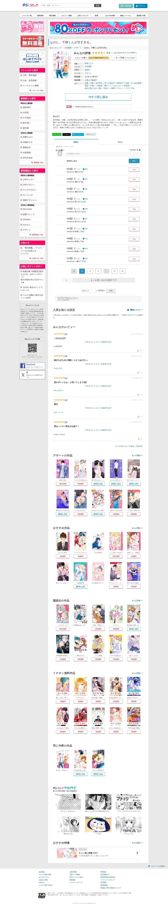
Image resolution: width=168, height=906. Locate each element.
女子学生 (99, 83)
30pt (134, 189)
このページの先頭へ (158, 866)
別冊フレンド (29, 214)
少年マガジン (29, 185)
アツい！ (120, 88)
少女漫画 (68, 48)
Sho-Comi (27, 209)
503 (86, 169)
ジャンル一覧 (27, 15)
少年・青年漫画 (30, 75)
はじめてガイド (44, 877)
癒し (100, 88)
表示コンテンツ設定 (76, 877)
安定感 (126, 86)
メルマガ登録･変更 (45, 874)
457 (86, 219)
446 (86, 229)
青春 (92, 83)
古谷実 (26, 112)
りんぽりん (59, 390)
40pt (134, 199)
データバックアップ (76, 882)
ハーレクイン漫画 (31, 86)
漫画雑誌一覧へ (38, 235)
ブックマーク (77, 134)
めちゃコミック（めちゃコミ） (79, 903)
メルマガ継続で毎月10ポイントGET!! (32, 296)
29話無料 (80, 484)
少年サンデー (29, 179)
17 (114, 271)
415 (86, 248)
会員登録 (42, 872)
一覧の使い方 (134, 150)
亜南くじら (89, 63)
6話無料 (134, 586)
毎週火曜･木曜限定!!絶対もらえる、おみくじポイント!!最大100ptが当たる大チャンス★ (32, 276)
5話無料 (80, 732)
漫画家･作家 (141, 15)
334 (86, 258)
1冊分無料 (116, 556)
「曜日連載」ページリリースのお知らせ (32, 251)
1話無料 (80, 556)
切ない (106, 88)
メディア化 (130, 88)
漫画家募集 (104, 885)
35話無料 (80, 659)
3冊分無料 (62, 484)
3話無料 (134, 556)
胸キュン (107, 86)
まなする (59, 368)
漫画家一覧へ (39, 162)
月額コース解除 (74, 874)
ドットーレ (59, 412)
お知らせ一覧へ (38, 258)
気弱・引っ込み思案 (133, 83)
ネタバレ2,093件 (129, 53)
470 (86, 179)
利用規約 (103, 872)
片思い (92, 86)
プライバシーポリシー (107, 880)
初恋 (86, 86)
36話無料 (116, 514)
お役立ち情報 (43, 880)
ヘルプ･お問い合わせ (46, 885)
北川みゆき (28, 158)
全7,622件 (118, 53)
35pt (134, 169)
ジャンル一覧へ (38, 90)
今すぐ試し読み (98, 96)
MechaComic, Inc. (91, 903)
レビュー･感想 (66, 15)
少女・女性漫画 (30, 80)
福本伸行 (27, 107)
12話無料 (80, 514)
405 (86, 199)
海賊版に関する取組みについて (110, 888)
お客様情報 (73, 872)
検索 (97, 5)
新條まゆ (27, 147)
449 (86, 209)
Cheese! (26, 219)
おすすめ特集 (110, 15)
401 (86, 239)
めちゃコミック (56, 48)
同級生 (99, 86)
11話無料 (63, 659)
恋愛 (86, 83)
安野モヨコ (28, 137)
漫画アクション (30, 200)
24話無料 (98, 629)
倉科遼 (26, 128)
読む (134, 161)
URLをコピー (90, 134)
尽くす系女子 (109, 83)
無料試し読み (98, 484)
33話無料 (133, 659)
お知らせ (42, 882)
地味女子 (120, 83)
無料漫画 (40, 15)
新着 (96, 15)
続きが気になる (91, 88)
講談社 (87, 70)
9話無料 (134, 701)
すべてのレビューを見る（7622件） (129, 446)
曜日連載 (52, 15)
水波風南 (27, 152)
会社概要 (103, 882)
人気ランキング (82, 15)
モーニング (28, 195)
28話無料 (116, 629)
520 (86, 189)
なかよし (27, 225)
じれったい (117, 86)
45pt (134, 249)
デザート (77, 48)
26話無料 (133, 514)
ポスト (67, 134)
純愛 (113, 88)
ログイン (133, 315)
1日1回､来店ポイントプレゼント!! (31, 288)
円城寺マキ (28, 142)
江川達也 (27, 118)
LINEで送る (57, 134)
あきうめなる (60, 434)
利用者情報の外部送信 (107, 877)
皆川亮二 (27, 123)
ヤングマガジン (30, 190)
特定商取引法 (104, 874)
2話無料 (63, 556)
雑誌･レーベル (125, 15)
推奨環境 (72, 880)
